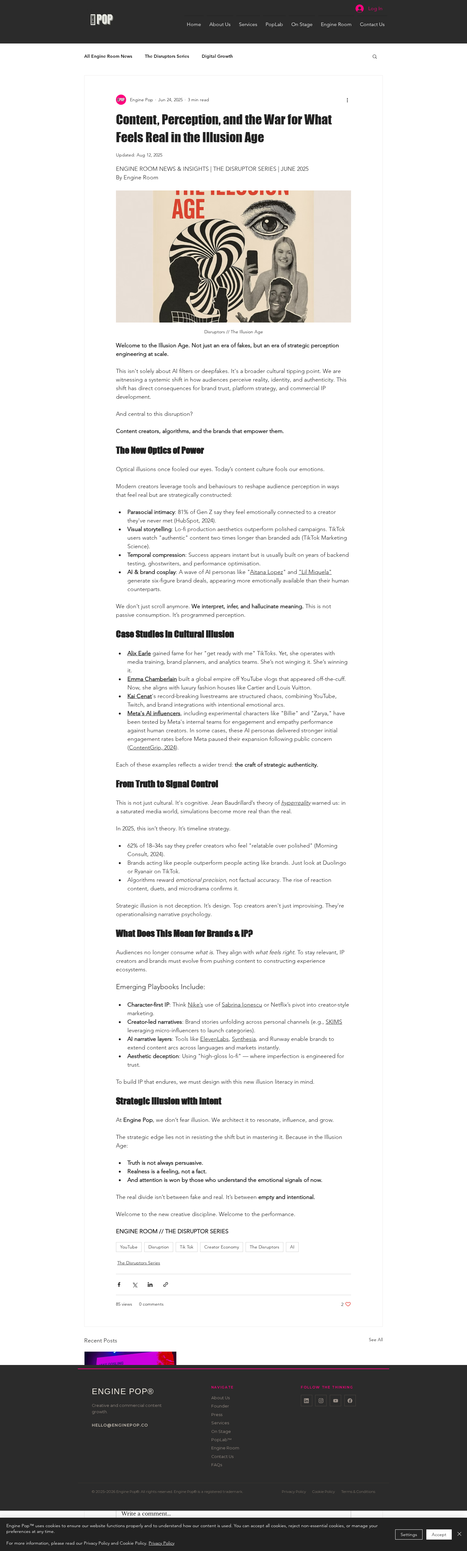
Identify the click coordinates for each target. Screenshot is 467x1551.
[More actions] (347, 99)
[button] (375, 56)
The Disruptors (264, 1247)
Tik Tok (186, 1247)
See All (376, 1339)
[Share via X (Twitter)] (135, 1284)
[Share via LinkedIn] (150, 1284)
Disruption (158, 1247)
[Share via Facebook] (119, 1284)
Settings (409, 1534)
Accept (439, 1534)
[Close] (459, 1534)
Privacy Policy (161, 1543)
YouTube (129, 1247)
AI (292, 1247)
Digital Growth (217, 56)
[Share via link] (166, 1284)
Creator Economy (221, 1247)
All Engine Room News (108, 56)
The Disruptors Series (167, 56)
